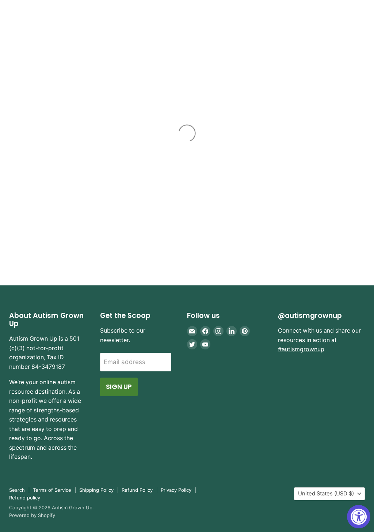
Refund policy (24, 498)
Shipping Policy (96, 490)
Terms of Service (52, 490)
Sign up (119, 386)
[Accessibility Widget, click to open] (358, 516)
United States (326, 493)
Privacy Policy (176, 490)
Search (17, 490)
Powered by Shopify (32, 515)
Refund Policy (137, 490)
